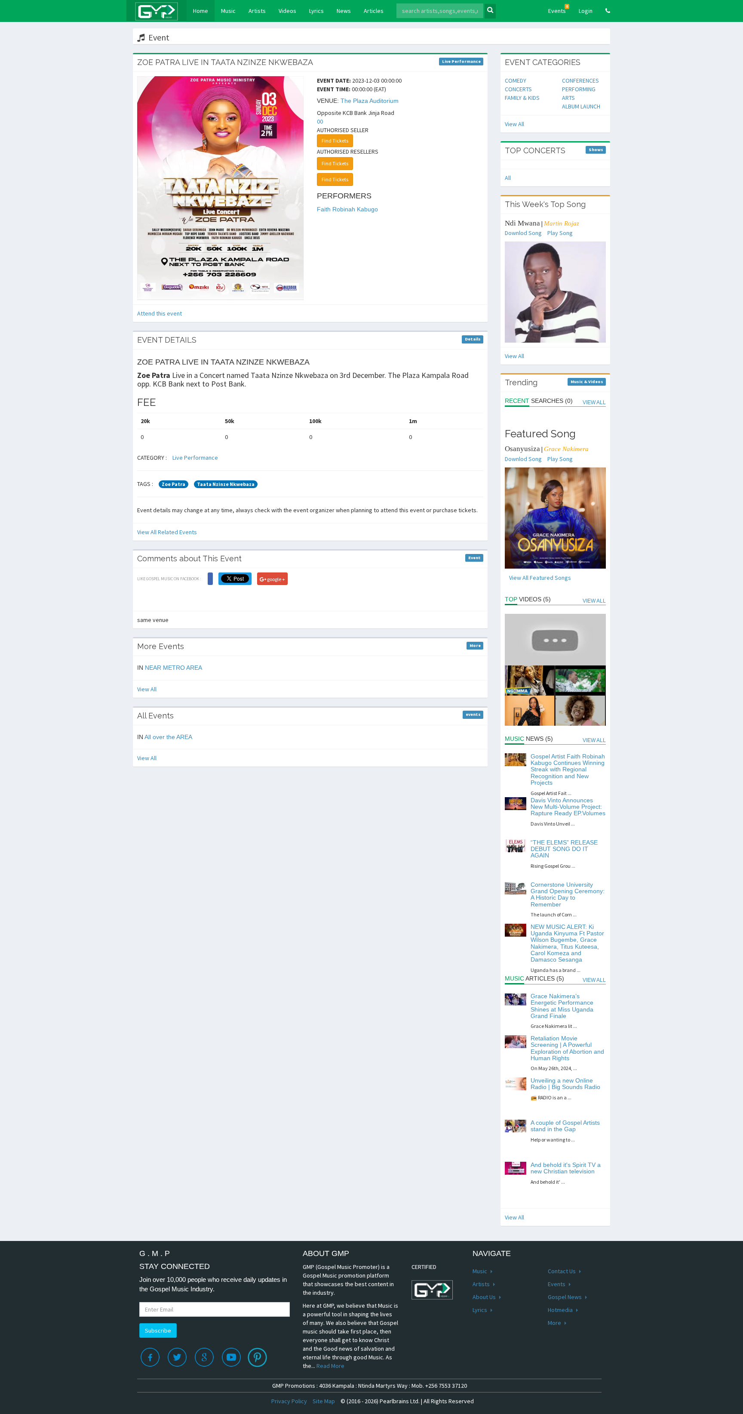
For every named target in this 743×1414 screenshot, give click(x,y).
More (555, 1323)
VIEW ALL (594, 402)
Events (558, 9)
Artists (257, 11)
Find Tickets (335, 140)
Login (586, 11)
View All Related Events (167, 532)
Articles (374, 11)
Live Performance (195, 457)
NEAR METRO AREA (173, 667)
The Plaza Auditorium (370, 100)
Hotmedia (561, 1310)
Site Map (324, 1401)
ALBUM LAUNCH (581, 106)
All (508, 178)
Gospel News (565, 1297)
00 (320, 121)
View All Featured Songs (540, 578)
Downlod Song (523, 233)
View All (147, 689)
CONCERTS (518, 89)
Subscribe (158, 1330)
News (344, 11)
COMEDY (515, 80)
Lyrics (316, 11)
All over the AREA (168, 736)
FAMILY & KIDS (522, 98)
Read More (330, 1366)
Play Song (560, 233)
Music (228, 11)
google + (275, 579)
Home (204, 10)
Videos (287, 11)
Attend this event (159, 313)
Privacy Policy (289, 1401)
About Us (485, 1297)
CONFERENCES (580, 80)
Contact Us (562, 1271)
